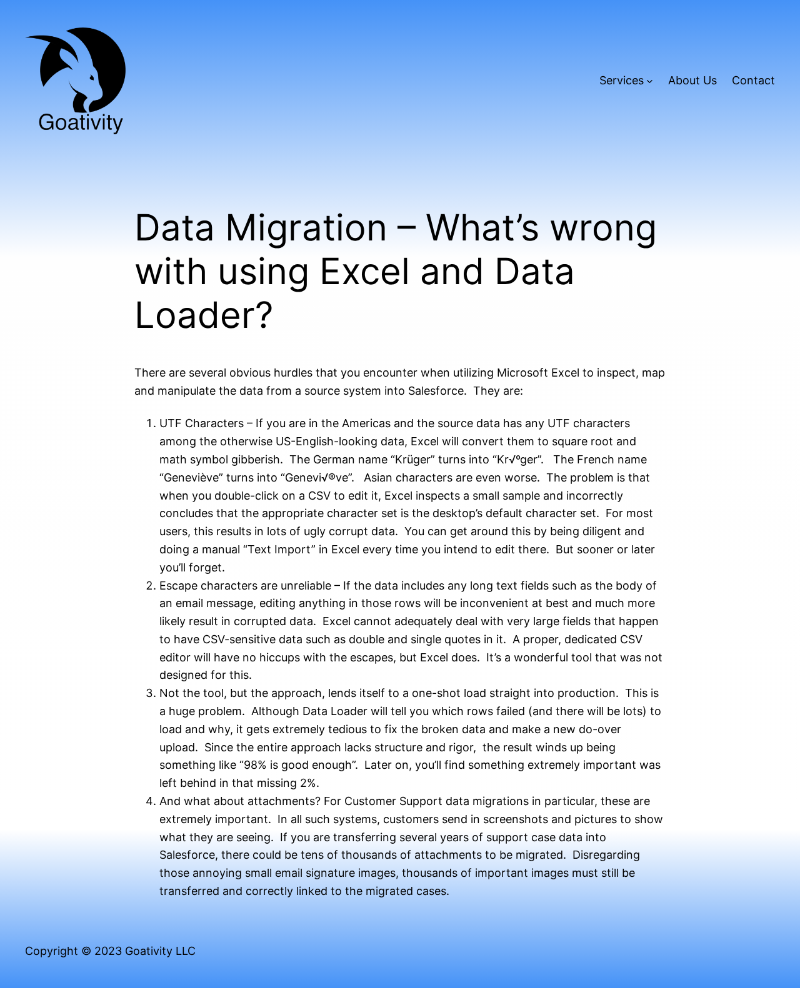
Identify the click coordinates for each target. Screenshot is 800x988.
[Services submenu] (649, 80)
